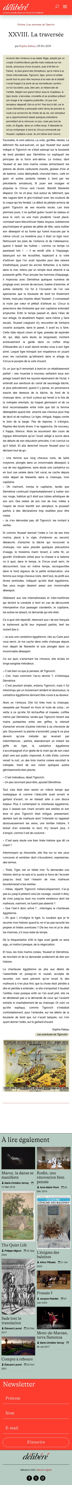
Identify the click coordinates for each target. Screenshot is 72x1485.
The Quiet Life (14, 1245)
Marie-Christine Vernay (17, 1183)
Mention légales (44, 1470)
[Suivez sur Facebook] (29, 1478)
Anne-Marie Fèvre (49, 1187)
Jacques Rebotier (49, 1299)
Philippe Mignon (13, 1251)
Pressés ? (44, 1293)
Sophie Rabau (27, 46)
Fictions (21, 25)
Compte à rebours (17, 1359)
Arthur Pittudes (48, 1262)
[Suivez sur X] (36, 1478)
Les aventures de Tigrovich (40, 25)
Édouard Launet (13, 1329)
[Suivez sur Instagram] (42, 1478)
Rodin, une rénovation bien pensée (50, 1177)
